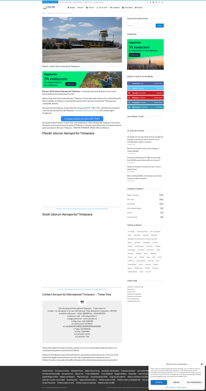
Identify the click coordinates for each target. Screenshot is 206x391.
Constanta (141, 250)
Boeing (130, 246)
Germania (153, 253)
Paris (157, 261)
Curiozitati (128, 8)
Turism (91, 8)
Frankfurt (138, 253)
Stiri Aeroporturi (132, 217)
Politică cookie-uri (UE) (107, 380)
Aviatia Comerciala (65, 2)
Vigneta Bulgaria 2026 (50, 377)
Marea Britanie (141, 261)
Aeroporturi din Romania (110, 371)
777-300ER (131, 231)
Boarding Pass (72, 380)
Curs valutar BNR (143, 371)
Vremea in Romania (128, 371)
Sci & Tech (103, 8)
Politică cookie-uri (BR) (106, 383)
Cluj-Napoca (131, 250)
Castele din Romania (133, 301)
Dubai (158, 250)
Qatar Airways (132, 264)
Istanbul (141, 257)
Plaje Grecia (131, 289)
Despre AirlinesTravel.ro (88, 380)
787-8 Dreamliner (142, 231)
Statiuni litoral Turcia (92, 371)
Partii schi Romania (133, 299)
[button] (202, 364)
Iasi (136, 257)
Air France (137, 242)
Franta (146, 253)
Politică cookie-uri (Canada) (86, 383)
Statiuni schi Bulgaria (67, 377)
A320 (129, 235)
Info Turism (130, 199)
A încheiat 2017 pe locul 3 (84, 110)
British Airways (139, 246)
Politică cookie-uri (170, 387)
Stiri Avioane (131, 204)
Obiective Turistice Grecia (135, 287)
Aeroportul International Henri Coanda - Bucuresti (142, 239)
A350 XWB (137, 235)
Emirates (130, 253)
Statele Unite (138, 268)
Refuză (176, 382)
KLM (153, 257)
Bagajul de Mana (120, 374)
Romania (148, 264)
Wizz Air (148, 272)
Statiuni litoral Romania (134, 296)
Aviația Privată (87, 2)
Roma (141, 264)
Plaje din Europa (82, 377)
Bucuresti (149, 246)
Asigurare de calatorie (117, 377)
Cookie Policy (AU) (48, 383)
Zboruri (80, 8)
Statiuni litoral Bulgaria (134, 294)
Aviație (72, 8)
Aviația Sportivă (98, 2)
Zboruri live (79, 374)
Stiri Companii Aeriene (134, 208)
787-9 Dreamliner (155, 231)
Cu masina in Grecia (62, 371)
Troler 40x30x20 (107, 374)
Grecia (130, 257)
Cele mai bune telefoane (146, 374)
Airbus (130, 242)
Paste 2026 (132, 374)
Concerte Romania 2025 (99, 377)
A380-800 (154, 235)
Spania (130, 268)
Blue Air (155, 242)
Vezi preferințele (194, 382)
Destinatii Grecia (77, 371)
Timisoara (155, 268)
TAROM (147, 268)
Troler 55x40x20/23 (92, 374)
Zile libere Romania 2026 (51, 374)
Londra (160, 257)
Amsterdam (146, 242)
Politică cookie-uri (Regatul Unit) (128, 380)
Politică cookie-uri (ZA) (65, 383)
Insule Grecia (131, 291)
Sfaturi (140, 8)
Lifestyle (116, 8)
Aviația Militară (77, 2)
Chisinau (157, 246)
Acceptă (158, 382)
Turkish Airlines (132, 272)
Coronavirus (150, 250)
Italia (148, 257)
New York (151, 261)
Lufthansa (131, 261)
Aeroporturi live (67, 374)
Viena (141, 272)
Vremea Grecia (47, 371)
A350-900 (145, 235)
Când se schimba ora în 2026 (138, 377)
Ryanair (155, 264)
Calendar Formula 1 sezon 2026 (53, 380)
